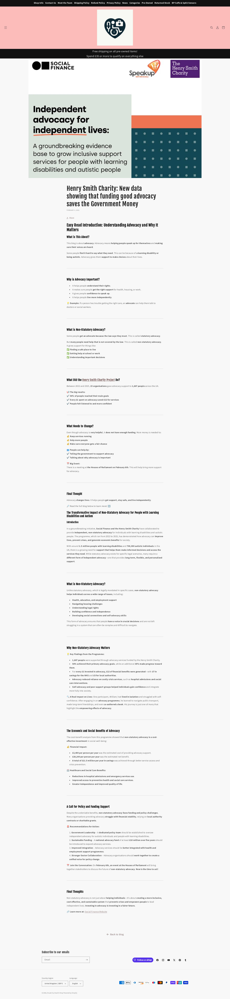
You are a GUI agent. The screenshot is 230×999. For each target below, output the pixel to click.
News (125, 2)
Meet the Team (65, 2)
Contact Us (50, 2)
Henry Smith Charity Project (98, 380)
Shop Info (38, 2)
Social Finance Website (96, 911)
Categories (135, 2)
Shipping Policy (81, 2)
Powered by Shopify (70, 993)
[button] (6, 28)
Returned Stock (162, 2)
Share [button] (71, 218)
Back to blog (117, 934)
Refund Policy (98, 2)
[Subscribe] (87, 960)
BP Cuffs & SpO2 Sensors (184, 2)
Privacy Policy (113, 2)
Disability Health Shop (55, 993)
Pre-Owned (147, 2)
